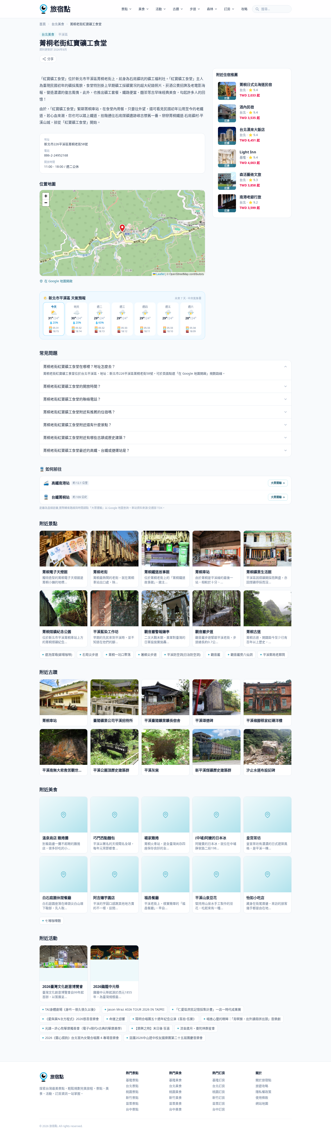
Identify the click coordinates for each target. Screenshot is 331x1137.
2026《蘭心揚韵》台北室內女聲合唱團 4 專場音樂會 (82, 1038)
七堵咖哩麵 (53, 920)
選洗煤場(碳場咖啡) (58, 654)
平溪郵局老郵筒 (274, 654)
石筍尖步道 (90, 654)
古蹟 (176, 9)
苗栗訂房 (218, 1103)
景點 (124, 9)
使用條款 (262, 1097)
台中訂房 (218, 1109)
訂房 (227, 9)
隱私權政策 (263, 1092)
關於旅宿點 (263, 1080)
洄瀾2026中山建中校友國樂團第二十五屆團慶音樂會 (166, 1038)
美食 (141, 9)
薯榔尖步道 (149, 654)
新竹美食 (175, 1097)
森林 (210, 9)
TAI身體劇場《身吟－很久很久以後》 (71, 1009)
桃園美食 (175, 1092)
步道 (193, 9)
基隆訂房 (218, 1080)
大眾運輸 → (278, 483)
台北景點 (132, 1086)
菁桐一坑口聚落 (120, 654)
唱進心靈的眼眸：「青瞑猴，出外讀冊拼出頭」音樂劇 (243, 1019)
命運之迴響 (117, 1019)
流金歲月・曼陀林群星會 (197, 1028)
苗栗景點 (132, 1103)
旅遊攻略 (262, 1086)
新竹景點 (132, 1097)
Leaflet (160, 274)
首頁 (42, 24)
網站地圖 (262, 1103)
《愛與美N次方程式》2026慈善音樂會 (72, 1019)
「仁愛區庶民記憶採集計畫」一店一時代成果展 (208, 1009)
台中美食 (175, 1109)
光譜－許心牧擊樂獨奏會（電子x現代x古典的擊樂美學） (84, 1028)
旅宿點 (60, 8)
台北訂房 (218, 1086)
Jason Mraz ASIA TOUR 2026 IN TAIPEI (135, 1009)
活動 (159, 9)
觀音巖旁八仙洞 (242, 654)
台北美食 (58, 24)
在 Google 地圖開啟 (58, 281)
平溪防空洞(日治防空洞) (183, 654)
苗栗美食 (175, 1103)
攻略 (244, 9)
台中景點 (132, 1109)
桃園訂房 (218, 1092)
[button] (122, 228)
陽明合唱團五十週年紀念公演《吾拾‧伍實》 (165, 1019)
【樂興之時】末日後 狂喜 (152, 1028)
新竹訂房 (218, 1097)
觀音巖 (215, 654)
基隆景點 (132, 1080)
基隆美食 (175, 1080)
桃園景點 (132, 1092)
